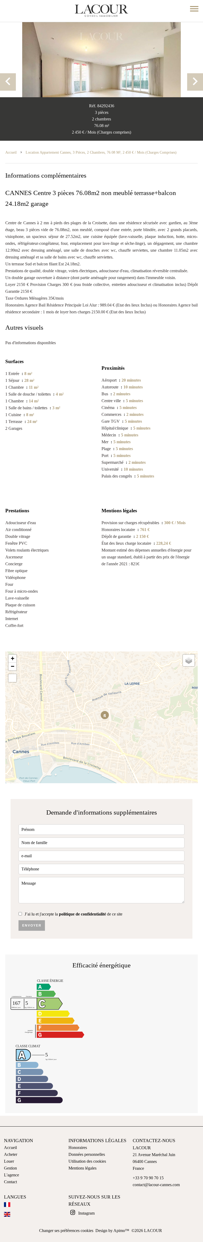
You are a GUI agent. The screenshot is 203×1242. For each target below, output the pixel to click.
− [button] (12, 666)
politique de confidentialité (82, 914)
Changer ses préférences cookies (66, 1230)
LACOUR (142, 1147)
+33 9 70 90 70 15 (148, 1178)
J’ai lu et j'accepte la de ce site (73, 914)
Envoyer (31, 925)
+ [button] (12, 658)
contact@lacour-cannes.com (156, 1184)
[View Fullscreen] (12, 678)
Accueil (11, 152)
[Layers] (189, 660)
